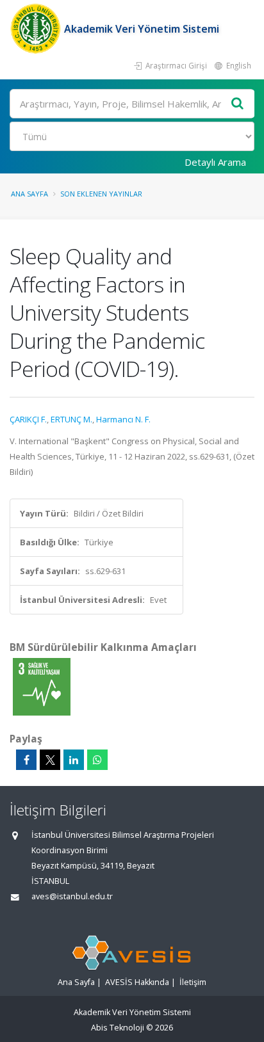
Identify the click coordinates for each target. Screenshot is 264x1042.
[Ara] (237, 104)
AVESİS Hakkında (137, 982)
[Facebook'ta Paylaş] (26, 759)
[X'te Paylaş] (50, 759)
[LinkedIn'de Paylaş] (73, 759)
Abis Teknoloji (117, 1027)
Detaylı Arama (215, 162)
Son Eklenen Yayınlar (101, 193)
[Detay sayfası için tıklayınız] (42, 686)
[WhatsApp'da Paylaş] (97, 759)
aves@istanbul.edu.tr (72, 896)
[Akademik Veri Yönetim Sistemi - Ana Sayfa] (37, 29)
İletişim (192, 982)
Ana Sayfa (29, 193)
